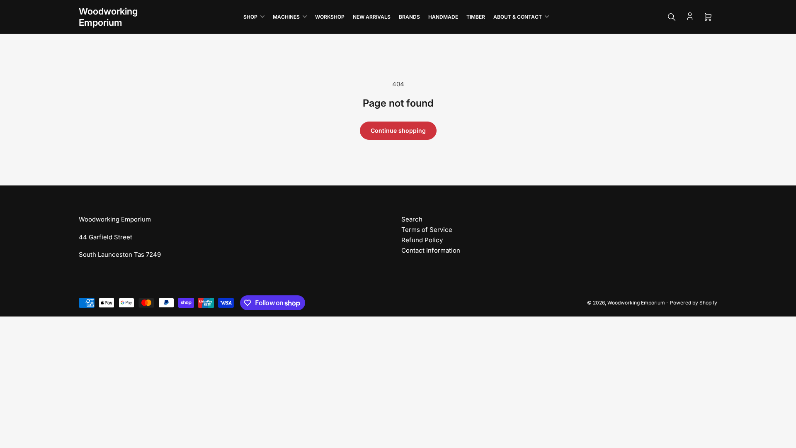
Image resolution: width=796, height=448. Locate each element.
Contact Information (430, 250)
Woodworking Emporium (636, 302)
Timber (475, 17)
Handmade (443, 17)
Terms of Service (426, 230)
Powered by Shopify (693, 302)
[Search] (672, 17)
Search (411, 219)
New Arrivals (372, 17)
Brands (409, 17)
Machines (286, 17)
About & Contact (517, 17)
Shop (250, 17)
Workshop (330, 17)
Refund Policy (422, 240)
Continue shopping (398, 130)
